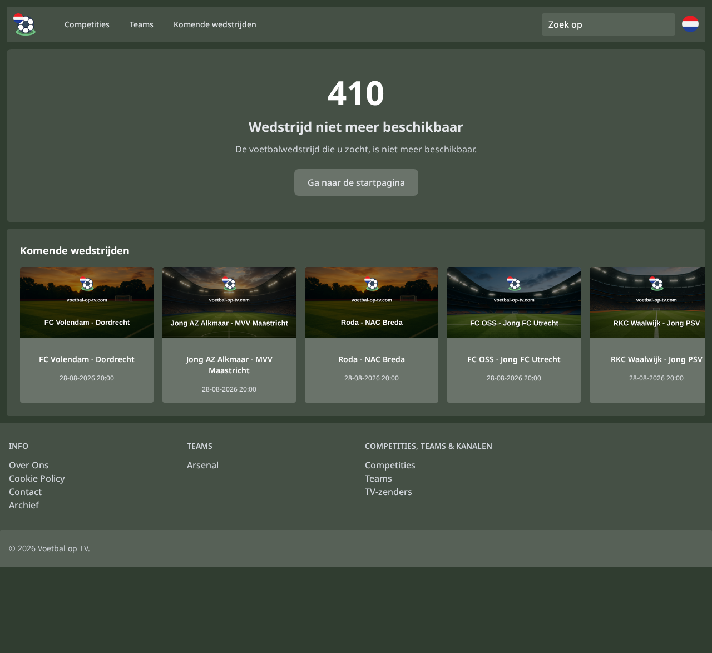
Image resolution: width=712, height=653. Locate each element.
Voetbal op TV (63, 548)
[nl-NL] (24, 24)
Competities (390, 465)
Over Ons (29, 465)
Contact (25, 492)
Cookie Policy (37, 478)
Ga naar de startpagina (356, 182)
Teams (378, 478)
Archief (24, 505)
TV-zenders (388, 492)
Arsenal (203, 465)
